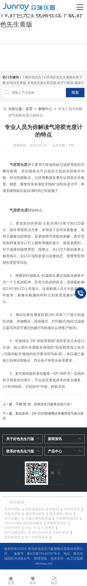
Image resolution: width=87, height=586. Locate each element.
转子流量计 (12, 518)
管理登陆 (40, 558)
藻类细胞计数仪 (60, 514)
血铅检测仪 (12, 537)
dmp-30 (31, 528)
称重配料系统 (57, 523)
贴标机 (54, 509)
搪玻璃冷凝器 (35, 514)
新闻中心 (45, 109)
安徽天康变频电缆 (38, 518)
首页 (29, 109)
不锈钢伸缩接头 (67, 518)
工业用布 (47, 528)
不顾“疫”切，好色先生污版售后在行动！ (44, 404)
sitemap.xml (43, 563)
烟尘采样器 (40, 532)
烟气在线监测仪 (15, 532)
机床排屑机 (12, 509)
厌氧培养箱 (12, 514)
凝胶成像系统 (35, 509)
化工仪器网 (75, 558)
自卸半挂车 (12, 528)
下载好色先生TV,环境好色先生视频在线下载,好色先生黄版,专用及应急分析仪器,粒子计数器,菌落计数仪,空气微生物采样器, (43, 82)
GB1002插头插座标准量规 (23, 523)
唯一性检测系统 (36, 537)
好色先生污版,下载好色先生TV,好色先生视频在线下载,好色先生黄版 (41, 14)
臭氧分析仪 (61, 532)
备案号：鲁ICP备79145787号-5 (37, 553)
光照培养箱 (72, 509)
